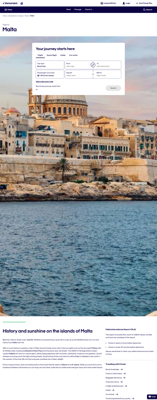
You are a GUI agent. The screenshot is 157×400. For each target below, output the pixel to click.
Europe (20, 16)
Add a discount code (44, 82)
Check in (88, 9)
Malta (27, 16)
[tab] (40, 55)
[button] (93, 65)
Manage (77, 9)
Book (69, 9)
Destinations (13, 16)
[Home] (10, 3)
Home (5, 16)
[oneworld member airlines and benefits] (21, 3)
